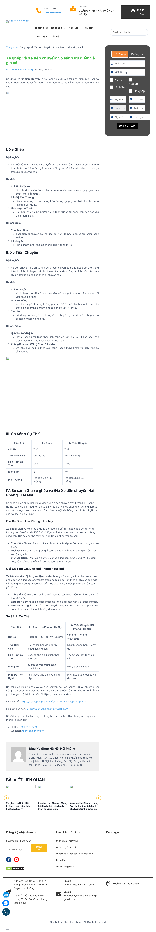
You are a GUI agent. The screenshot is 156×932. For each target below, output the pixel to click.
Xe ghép (139, 91)
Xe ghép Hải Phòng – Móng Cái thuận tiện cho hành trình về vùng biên (52, 806)
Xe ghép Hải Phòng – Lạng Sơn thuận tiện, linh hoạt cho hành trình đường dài (84, 806)
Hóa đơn (134, 83)
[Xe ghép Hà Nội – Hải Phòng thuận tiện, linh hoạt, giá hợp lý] (21, 787)
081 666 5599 (53, 12)
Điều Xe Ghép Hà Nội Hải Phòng (19, 69)
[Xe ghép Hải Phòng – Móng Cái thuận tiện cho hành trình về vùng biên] (52, 787)
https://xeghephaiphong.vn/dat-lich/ (47, 708)
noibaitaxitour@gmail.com (79, 884)
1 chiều (119, 80)
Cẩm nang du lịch (67, 866)
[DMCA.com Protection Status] (15, 869)
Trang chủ (12, 47)
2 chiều (120, 87)
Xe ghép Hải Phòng (68, 841)
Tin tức (62, 860)
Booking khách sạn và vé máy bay (75, 853)
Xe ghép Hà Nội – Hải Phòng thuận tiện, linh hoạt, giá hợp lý (18, 806)
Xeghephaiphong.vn (32, 730)
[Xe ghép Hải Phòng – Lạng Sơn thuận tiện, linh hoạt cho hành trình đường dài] (84, 787)
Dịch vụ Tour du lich (68, 847)
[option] (21, 797)
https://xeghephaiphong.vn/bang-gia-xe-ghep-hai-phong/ (54, 701)
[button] (135, 12)
